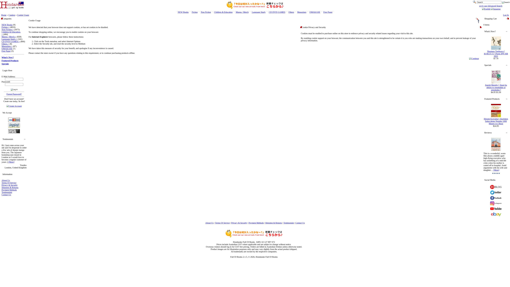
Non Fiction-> (8, 29)
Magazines (301, 12)
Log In (506, 15)
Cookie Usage (23, 15)
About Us (6, 180)
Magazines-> (7, 46)
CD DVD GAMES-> (11, 41)
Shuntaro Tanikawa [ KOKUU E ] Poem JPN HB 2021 (496, 53)
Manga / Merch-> (9, 37)
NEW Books (183, 12)
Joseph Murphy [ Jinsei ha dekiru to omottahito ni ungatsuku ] (496, 87)
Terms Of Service (9, 183)
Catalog (11, 15)
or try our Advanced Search (490, 6)
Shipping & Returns (10, 187)
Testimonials (7, 192)
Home (3, 15)
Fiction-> (5, 27)
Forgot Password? (14, 94)
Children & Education (223, 12)
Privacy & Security (10, 185)
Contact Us (6, 195)
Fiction (195, 12)
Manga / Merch (242, 12)
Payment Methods (9, 190)
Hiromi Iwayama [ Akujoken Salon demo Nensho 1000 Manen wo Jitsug (496, 121)
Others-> (5, 44)
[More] (11, 162)
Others (291, 12)
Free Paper (327, 12)
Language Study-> (9, 39)
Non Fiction (206, 12)
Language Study (259, 12)
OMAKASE (314, 12)
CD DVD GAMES (277, 12)
